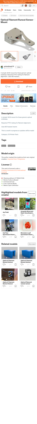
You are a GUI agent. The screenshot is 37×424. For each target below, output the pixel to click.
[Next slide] (34, 56)
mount (4, 145)
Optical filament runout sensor (26, 283)
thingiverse (11, 145)
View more (32, 193)
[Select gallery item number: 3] (27, 208)
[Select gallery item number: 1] (8, 208)
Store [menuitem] (14, 10)
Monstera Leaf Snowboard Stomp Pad (27, 233)
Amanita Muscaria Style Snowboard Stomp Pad (27, 212)
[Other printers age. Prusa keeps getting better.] (18, 98)
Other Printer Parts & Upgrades (27, 15)
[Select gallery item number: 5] (12, 257)
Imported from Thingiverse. (16, 159)
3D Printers (13, 15)
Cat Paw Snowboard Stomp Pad (9, 233)
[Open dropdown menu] (34, 19)
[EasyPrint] (22, 5)
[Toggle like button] (4, 215)
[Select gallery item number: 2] (10, 208)
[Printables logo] (2, 10)
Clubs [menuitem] (20, 10)
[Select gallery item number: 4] (11, 230)
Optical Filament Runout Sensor (8, 261)
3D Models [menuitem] (8, 10)
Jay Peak (6, 212)
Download (19, 81)
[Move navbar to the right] (35, 10)
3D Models (4, 15)
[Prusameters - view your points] (26, 5)
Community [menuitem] (27, 10)
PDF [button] (33, 113)
